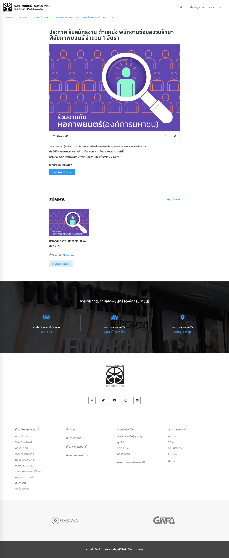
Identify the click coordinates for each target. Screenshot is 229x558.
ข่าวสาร (70, 429)
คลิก (69, 165)
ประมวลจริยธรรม (24, 465)
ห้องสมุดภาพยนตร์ (77, 455)
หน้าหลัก (10, 17)
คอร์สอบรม (123, 454)
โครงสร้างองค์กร (24, 454)
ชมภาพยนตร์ (73, 438)
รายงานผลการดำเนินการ (29, 471)
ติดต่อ (171, 461)
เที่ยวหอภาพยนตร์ (76, 446)
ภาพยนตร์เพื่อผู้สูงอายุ (129, 436)
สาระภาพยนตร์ (177, 429)
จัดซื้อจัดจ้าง (22, 489)
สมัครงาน (23, 17)
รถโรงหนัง (123, 448)
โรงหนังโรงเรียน (126, 429)
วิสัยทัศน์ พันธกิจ (24, 442)
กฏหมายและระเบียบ (25, 477)
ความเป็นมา (21, 436)
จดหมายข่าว (175, 448)
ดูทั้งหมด (175, 199)
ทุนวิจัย (121, 442)
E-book (172, 454)
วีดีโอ (171, 442)
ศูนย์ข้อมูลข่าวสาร (25, 460)
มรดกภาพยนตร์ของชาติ (131, 462)
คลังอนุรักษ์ (21, 448)
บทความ (172, 436)
